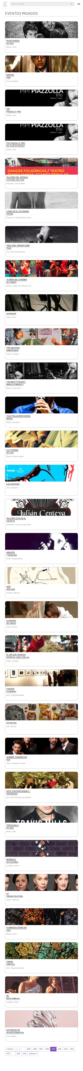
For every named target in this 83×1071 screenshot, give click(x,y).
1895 (28, 1049)
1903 (8, 1053)
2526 (24, 1053)
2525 (18, 1053)
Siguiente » (33, 1053)
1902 (72, 1049)
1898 (47, 1049)
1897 (41, 1049)
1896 (35, 1049)
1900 (59, 1049)
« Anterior (9, 1049)
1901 (66, 1049)
